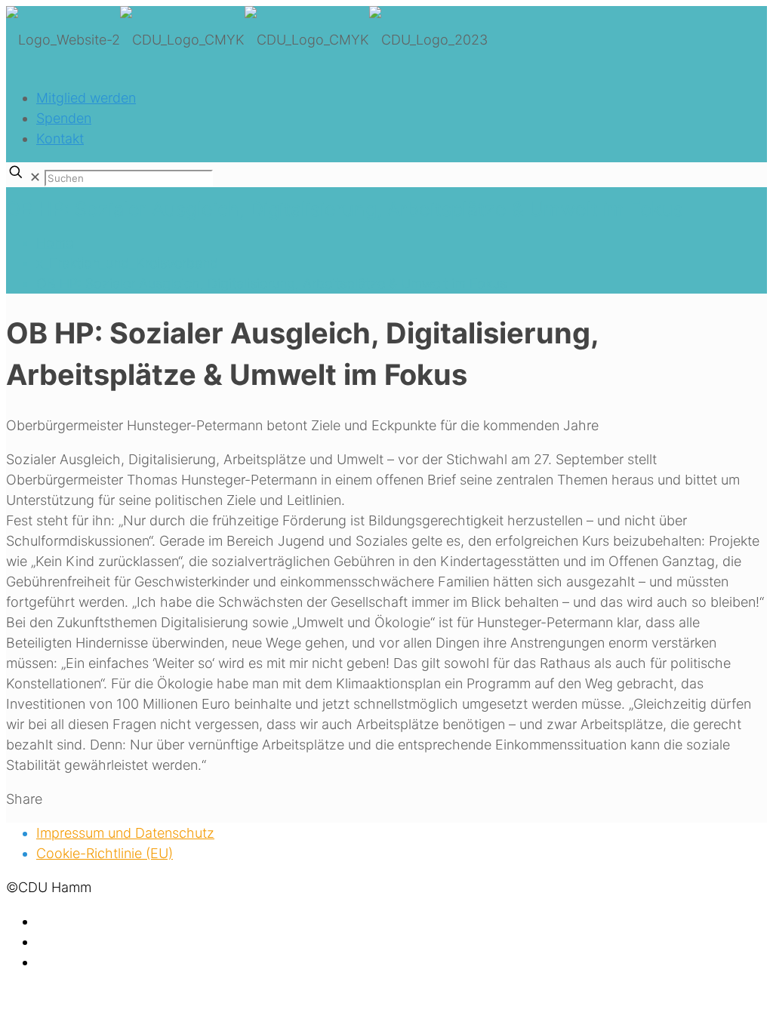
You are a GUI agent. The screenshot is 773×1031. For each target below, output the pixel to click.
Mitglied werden (86, 98)
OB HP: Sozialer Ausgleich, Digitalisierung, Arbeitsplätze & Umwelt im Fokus (271, 283)
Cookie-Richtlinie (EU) (104, 853)
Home (54, 243)
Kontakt (60, 138)
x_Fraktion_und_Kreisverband (127, 263)
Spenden (63, 118)
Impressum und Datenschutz (125, 833)
